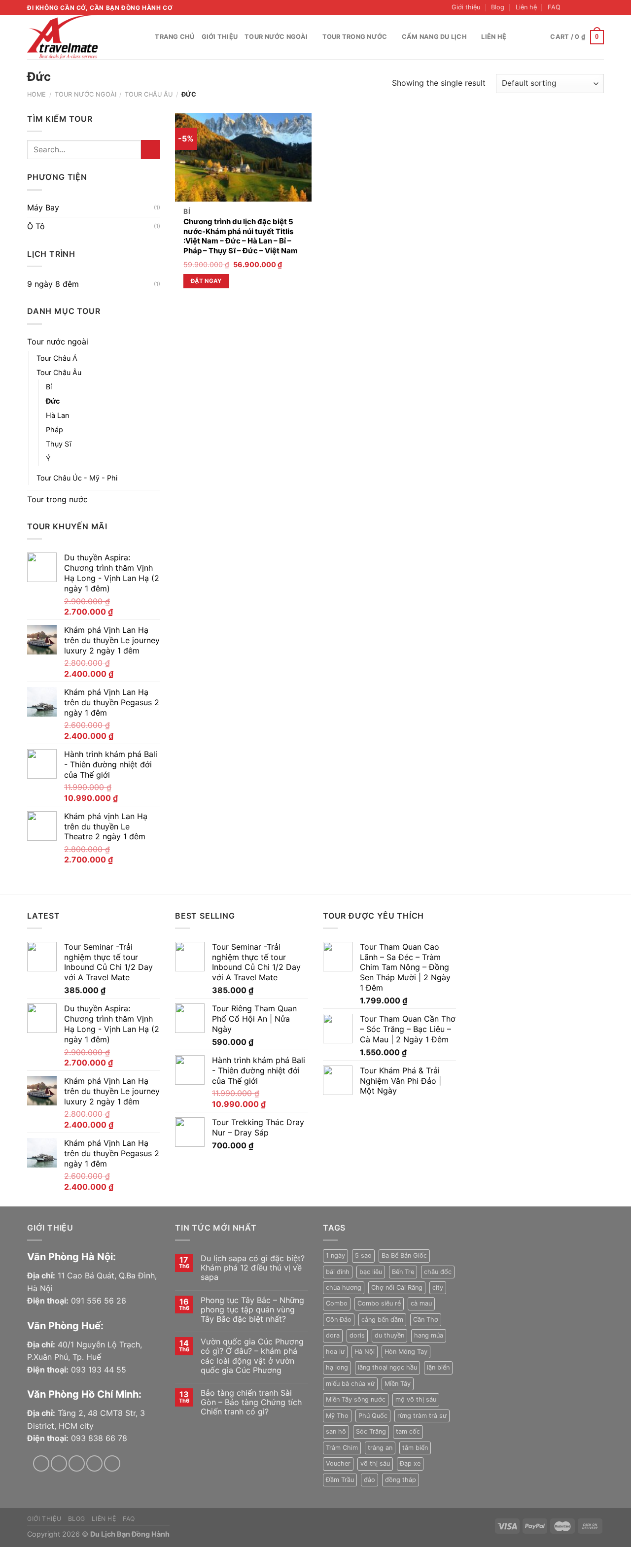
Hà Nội (364, 1351)
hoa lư (335, 1351)
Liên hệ (526, 7)
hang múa (428, 1335)
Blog (497, 7)
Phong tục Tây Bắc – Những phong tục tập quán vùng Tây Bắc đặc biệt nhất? (252, 1310)
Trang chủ (174, 36)
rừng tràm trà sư (422, 1415)
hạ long (337, 1367)
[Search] (144, 37)
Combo (337, 1303)
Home (36, 94)
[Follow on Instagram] (580, 7)
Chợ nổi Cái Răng (396, 1287)
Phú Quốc (372, 1415)
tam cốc (408, 1431)
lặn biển (438, 1367)
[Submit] (150, 149)
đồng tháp (400, 1479)
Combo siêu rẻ (379, 1303)
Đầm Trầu (340, 1479)
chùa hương (343, 1287)
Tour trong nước (354, 36)
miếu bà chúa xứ (350, 1383)
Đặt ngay (206, 280)
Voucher (338, 1463)
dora (333, 1335)
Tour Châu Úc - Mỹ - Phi (76, 478)
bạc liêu (370, 1271)
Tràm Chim (342, 1447)
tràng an (380, 1447)
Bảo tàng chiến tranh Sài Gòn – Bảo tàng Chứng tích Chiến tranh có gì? (251, 1402)
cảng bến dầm (382, 1319)
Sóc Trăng (371, 1431)
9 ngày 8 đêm (53, 284)
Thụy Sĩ (58, 444)
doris (357, 1335)
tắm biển (415, 1447)
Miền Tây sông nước (356, 1399)
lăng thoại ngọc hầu (387, 1367)
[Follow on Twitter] (77, 1463)
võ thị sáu (375, 1463)
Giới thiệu (466, 7)
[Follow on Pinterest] (112, 1463)
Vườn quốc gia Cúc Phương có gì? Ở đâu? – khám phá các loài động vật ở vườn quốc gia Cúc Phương (252, 1356)
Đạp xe (410, 1463)
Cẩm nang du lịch (434, 36)
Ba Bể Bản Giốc (404, 1255)
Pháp (54, 429)
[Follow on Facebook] (571, 7)
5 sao (363, 1255)
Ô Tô (36, 226)
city (437, 1287)
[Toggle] (156, 341)
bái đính (338, 1271)
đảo (369, 1479)
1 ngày (335, 1255)
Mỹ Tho (337, 1415)
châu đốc (438, 1271)
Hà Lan (57, 415)
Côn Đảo (338, 1319)
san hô (336, 1431)
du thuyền (389, 1335)
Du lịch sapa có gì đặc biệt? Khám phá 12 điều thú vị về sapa (253, 1268)
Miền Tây (398, 1383)
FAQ (554, 7)
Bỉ (49, 386)
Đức (53, 401)
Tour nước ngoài (276, 36)
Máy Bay (43, 207)
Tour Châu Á (56, 358)
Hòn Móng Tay (406, 1351)
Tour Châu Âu (149, 94)
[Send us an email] (590, 7)
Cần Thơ (425, 1319)
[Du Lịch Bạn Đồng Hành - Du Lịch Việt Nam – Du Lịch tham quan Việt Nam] (76, 37)
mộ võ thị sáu (415, 1399)
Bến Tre (403, 1271)
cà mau (421, 1303)
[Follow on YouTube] (599, 7)
